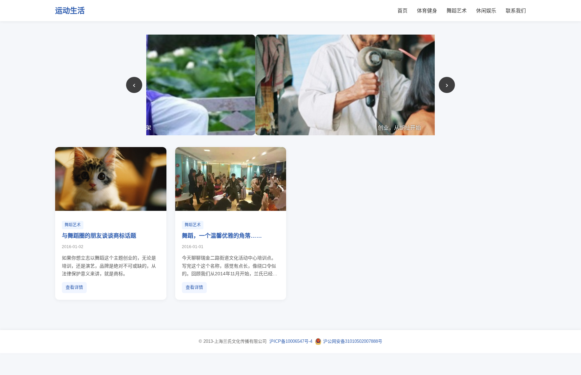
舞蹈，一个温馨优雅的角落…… (222, 236)
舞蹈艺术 (457, 10)
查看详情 (74, 287)
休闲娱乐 (486, 10)
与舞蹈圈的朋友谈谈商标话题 (99, 236)
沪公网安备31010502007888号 (352, 341)
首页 (402, 10)
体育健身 (427, 10)
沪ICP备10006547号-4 (290, 341)
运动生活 (70, 10)
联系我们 (516, 10)
